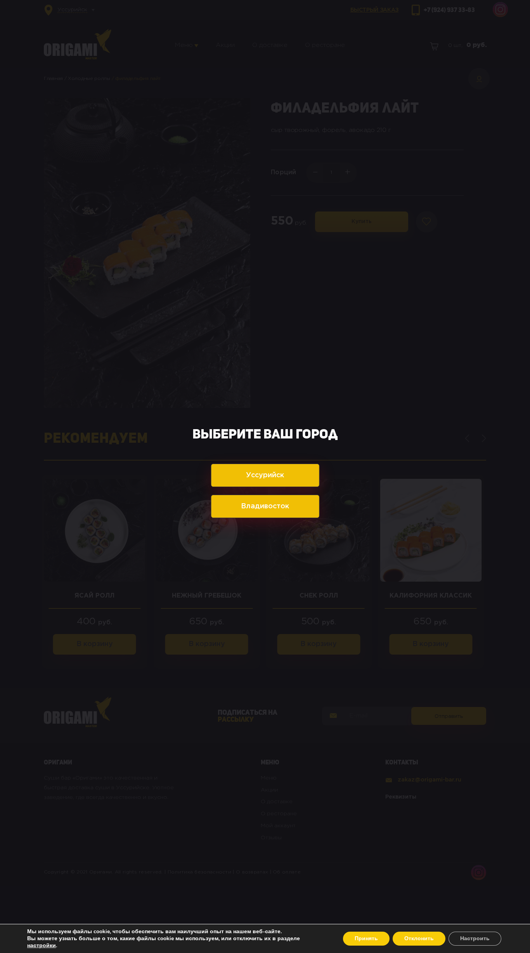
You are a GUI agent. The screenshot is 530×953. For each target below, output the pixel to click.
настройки (41, 945)
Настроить (475, 938)
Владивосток (265, 506)
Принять (366, 938)
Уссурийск (265, 475)
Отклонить (419, 938)
